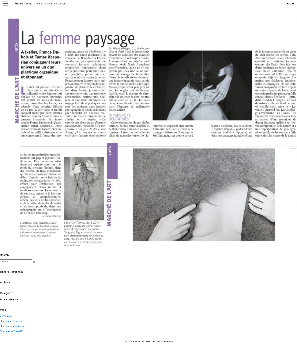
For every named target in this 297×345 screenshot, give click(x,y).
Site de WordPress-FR (11, 331)
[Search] (33, 262)
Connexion (5, 315)
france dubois (140, 341)
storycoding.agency (166, 341)
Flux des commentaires (12, 326)
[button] (6, 3)
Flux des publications (11, 321)
